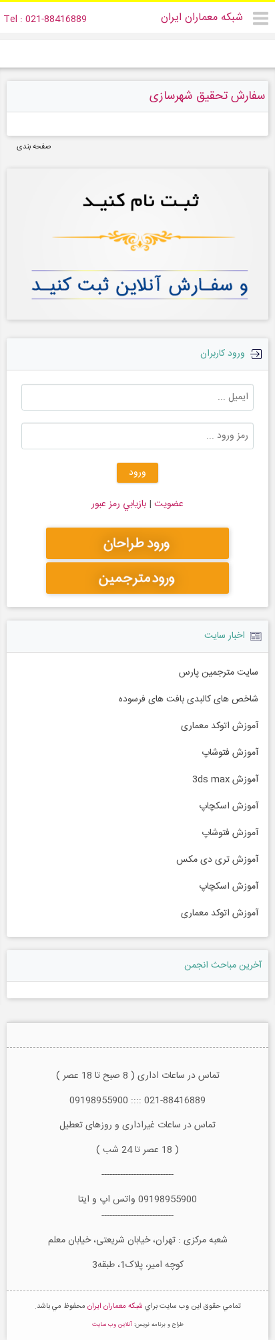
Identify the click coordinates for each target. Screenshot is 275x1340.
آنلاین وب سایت (112, 1324)
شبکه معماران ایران (202, 18)
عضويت (168, 504)
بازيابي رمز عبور (118, 504)
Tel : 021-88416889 (45, 19)
